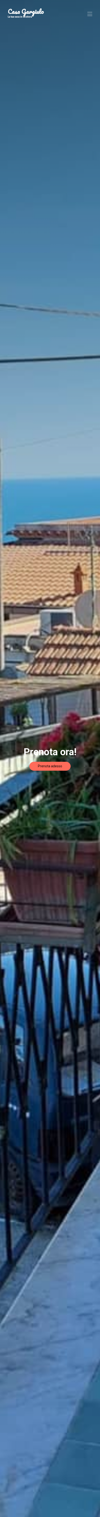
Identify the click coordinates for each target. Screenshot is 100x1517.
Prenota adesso (50, 766)
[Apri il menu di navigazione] (89, 14)
